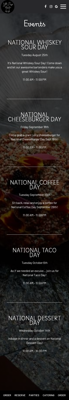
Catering (48, 395)
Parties (34, 395)
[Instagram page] (51, 6)
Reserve (20, 395)
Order (7, 395)
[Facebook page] (45, 6)
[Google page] (56, 6)
